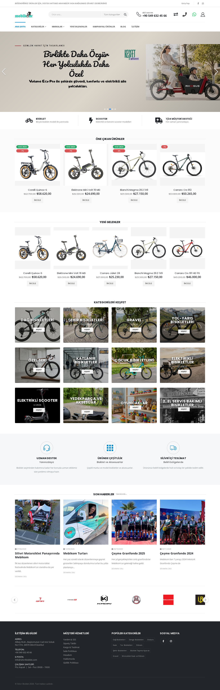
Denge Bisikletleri (136, 639)
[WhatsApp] (194, 14)
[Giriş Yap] (203, 14)
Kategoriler (37, 26)
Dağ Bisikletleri (119, 639)
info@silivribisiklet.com (26, 659)
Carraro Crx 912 (182, 190)
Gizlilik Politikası (70, 662)
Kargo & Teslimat (71, 647)
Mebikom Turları (75, 553)
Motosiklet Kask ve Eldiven (133, 656)
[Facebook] (163, 641)
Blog (123, 26)
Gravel (115, 656)
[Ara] (125, 14)
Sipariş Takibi (69, 643)
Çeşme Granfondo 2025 (128, 553)
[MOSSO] (126, 599)
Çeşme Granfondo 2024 (176, 553)
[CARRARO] (29, 599)
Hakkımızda (69, 658)
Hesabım (67, 654)
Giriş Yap (186, 3)
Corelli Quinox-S (37, 190)
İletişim (135, 26)
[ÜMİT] (190, 599)
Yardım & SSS (69, 639)
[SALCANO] (158, 599)
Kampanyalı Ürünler (104, 26)
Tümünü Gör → (121, 494)
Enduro (150, 639)
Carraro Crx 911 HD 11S (187, 273)
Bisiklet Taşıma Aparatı (140, 650)
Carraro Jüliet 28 (110, 273)
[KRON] (94, 599)
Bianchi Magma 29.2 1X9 (134, 190)
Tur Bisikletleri (126, 645)
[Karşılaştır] (176, 14)
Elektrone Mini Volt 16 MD (86, 190)
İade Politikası (70, 651)
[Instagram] (171, 641)
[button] (104, 109)
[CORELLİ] (62, 599)
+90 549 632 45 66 (155, 16)
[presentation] (12, 166)
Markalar (57, 26)
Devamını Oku (21, 576)
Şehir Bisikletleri (120, 650)
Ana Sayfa (20, 26)
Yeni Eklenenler (78, 26)
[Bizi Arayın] (185, 14)
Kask (115, 645)
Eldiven (139, 645)
